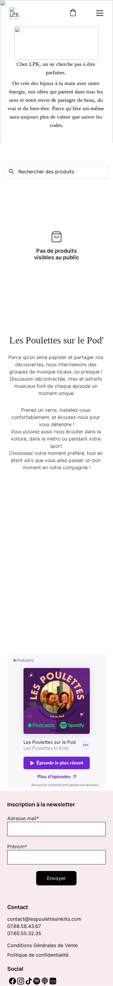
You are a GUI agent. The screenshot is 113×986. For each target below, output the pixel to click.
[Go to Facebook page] (12, 981)
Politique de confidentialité (37, 955)
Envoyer (56, 878)
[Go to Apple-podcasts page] (44, 981)
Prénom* (17, 846)
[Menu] (99, 13)
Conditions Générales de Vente (42, 945)
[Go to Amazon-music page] (52, 981)
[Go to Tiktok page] (28, 981)
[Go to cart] (73, 13)
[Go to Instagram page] (20, 981)
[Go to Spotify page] (36, 981)
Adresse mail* (23, 818)
